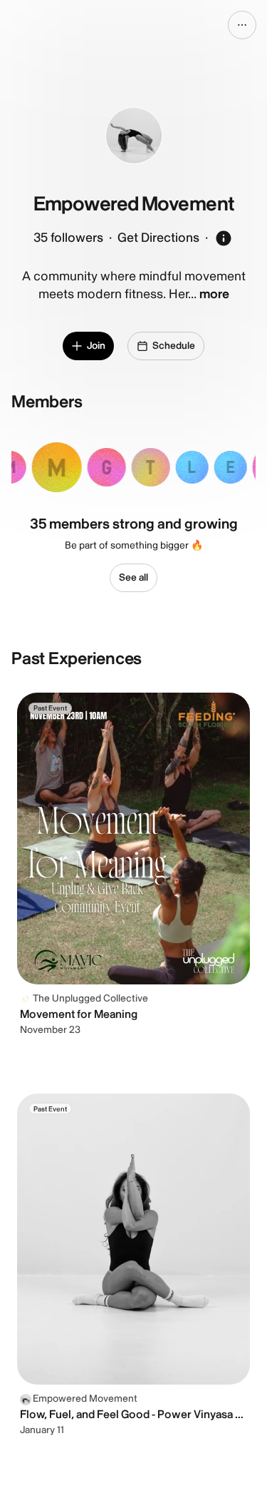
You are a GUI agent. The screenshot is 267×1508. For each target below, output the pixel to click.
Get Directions (158, 238)
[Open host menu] (242, 25)
